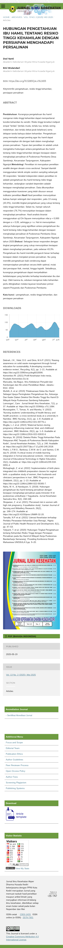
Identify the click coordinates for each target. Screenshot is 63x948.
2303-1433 (25, 914)
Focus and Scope (14, 742)
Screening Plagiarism (16, 782)
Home (6, 17)
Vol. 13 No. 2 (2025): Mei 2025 (38, 17)
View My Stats (22, 868)
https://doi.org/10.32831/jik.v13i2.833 (27, 81)
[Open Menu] (3, 6)
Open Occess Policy (15, 771)
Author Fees (12, 777)
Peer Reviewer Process (17, 765)
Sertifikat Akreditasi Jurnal (19, 715)
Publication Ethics (14, 754)
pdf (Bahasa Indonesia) (21, 636)
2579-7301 (28, 917)
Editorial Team (13, 748)
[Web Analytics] (10, 868)
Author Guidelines (14, 759)
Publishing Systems (15, 788)
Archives (17, 17)
